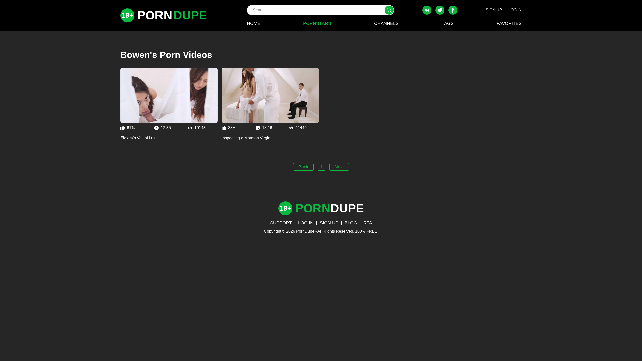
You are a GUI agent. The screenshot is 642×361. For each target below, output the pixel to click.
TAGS (448, 23)
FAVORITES (509, 23)
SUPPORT (281, 222)
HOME (253, 23)
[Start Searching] (389, 10)
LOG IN (515, 10)
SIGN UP (494, 10)
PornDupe (305, 231)
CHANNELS (386, 23)
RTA (367, 222)
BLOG (351, 222)
